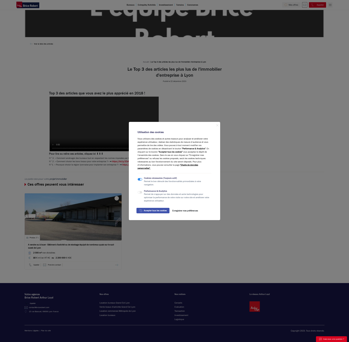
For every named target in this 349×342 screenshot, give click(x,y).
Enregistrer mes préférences (185, 210)
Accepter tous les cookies (155, 210)
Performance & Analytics (155, 191)
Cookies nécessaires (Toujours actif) (160, 178)
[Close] (217, 125)
